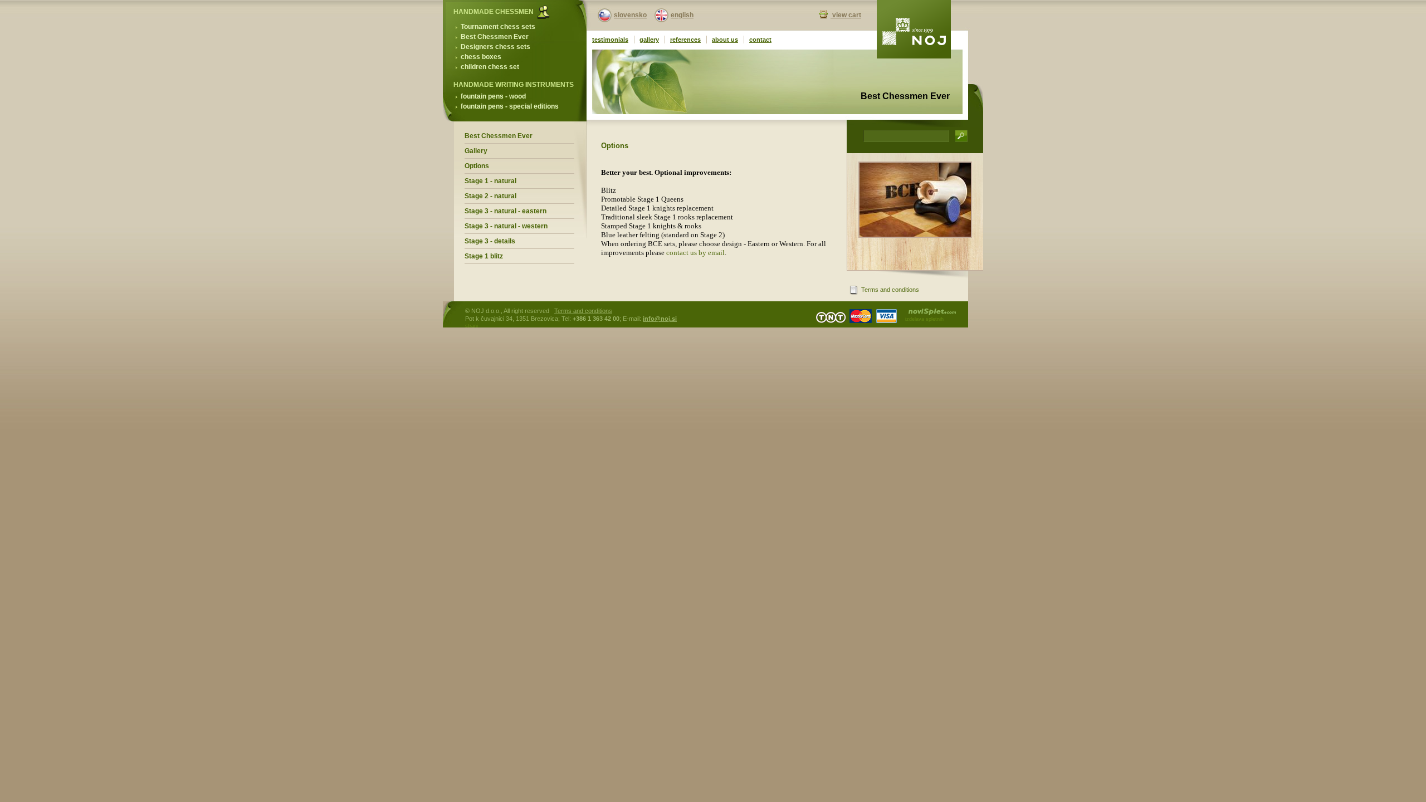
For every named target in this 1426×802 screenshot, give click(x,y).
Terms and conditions (890, 289)
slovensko (630, 15)
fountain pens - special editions (510, 106)
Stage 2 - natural (490, 196)
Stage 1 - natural (490, 181)
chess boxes (481, 57)
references (685, 39)
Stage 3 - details (490, 241)
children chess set (490, 67)
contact (760, 39)
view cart (846, 15)
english (682, 15)
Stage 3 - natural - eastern (505, 211)
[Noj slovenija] (914, 29)
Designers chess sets (495, 47)
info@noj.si (660, 318)
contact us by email (695, 252)
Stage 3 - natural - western (506, 226)
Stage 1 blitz (484, 256)
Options (477, 166)
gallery (649, 39)
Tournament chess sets (498, 27)
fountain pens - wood (493, 96)
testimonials (610, 39)
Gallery (476, 151)
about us (725, 39)
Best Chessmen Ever (495, 37)
